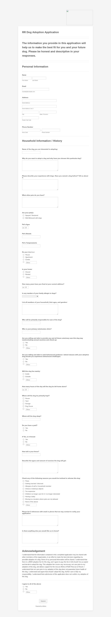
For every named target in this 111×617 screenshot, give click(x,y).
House (27, 255)
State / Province (44, 114)
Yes (26, 342)
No (26, 345)
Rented (27, 274)
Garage (27, 403)
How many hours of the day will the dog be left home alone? (44, 386)
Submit (43, 601)
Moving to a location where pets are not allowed (41, 499)
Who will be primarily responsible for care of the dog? (42, 320)
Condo (27, 259)
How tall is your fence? (30, 451)
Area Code (25, 132)
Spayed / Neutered (31, 215)
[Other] (25, 262)
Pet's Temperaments (29, 243)
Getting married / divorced (34, 483)
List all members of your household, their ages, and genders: (44, 302)
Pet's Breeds (26, 234)
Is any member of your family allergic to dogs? (39, 293)
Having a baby (30, 496)
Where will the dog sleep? (31, 416)
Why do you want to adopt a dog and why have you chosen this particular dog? (51, 158)
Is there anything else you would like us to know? (40, 531)
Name (24, 75)
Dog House (29, 406)
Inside (27, 374)
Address (25, 97)
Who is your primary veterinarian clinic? (37, 329)
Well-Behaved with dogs (33, 218)
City (23, 114)
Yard (26, 401)
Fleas (27, 481)
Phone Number (27, 127)
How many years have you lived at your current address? (43, 284)
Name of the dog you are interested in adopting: (40, 149)
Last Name (35, 80)
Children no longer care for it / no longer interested (42, 494)
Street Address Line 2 (27, 108)
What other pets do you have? (33, 195)
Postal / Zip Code (26, 120)
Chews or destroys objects (34, 489)
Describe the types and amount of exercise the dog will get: (44, 461)
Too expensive (30, 491)
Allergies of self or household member (38, 486)
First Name (25, 80)
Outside (28, 376)
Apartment (29, 257)
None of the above (31, 502)
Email (24, 86)
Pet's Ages (26, 224)
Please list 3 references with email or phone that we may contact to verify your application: (51, 512)
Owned (27, 272)
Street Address (26, 103)
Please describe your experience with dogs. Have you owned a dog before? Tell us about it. (55, 176)
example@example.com (28, 91)
